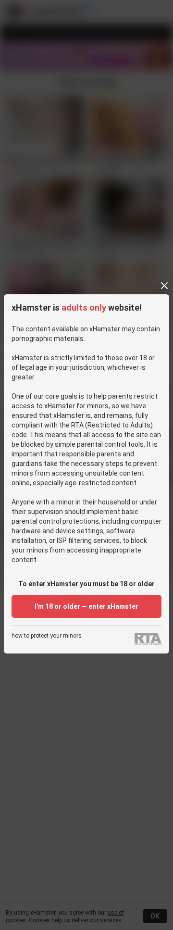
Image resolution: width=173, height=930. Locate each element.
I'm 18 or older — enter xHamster (86, 606)
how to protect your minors (47, 636)
